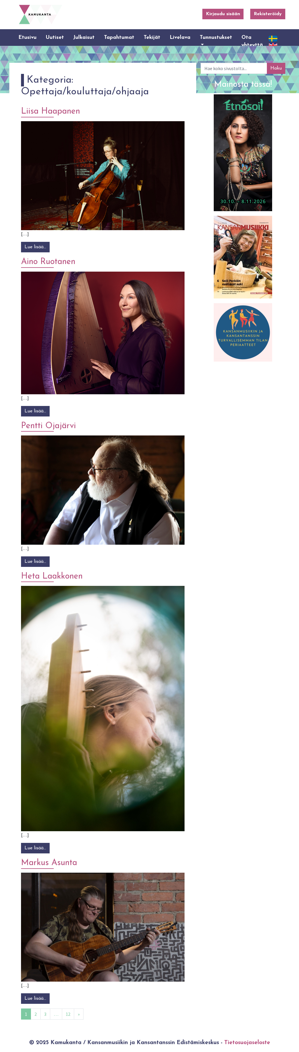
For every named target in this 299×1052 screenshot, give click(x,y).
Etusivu (27, 37)
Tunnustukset (216, 37)
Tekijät (152, 37)
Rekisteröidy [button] (268, 14)
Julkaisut (84, 37)
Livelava (180, 37)
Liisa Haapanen (50, 111)
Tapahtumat (119, 37)
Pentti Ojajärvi (48, 426)
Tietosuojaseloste (247, 1043)
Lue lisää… (37, 247)
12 (68, 1014)
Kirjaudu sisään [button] (223, 14)
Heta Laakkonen (52, 576)
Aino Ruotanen (48, 262)
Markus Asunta (49, 863)
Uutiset (55, 37)
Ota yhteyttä (252, 41)
